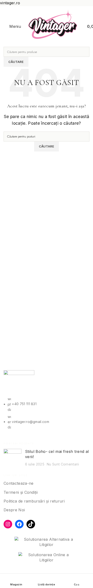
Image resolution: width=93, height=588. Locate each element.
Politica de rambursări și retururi (34, 501)
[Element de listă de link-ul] (46, 415)
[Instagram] (8, 524)
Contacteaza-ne (18, 483)
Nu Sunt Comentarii (63, 464)
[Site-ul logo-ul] (53, 26)
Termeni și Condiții (21, 492)
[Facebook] (19, 524)
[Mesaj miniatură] (12, 458)
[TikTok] (30, 524)
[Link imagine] (19, 380)
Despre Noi (14, 509)
